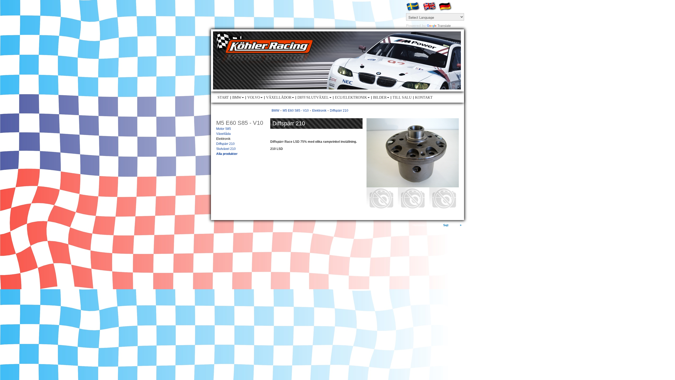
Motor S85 (223, 129)
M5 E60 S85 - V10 (296, 110)
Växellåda (223, 134)
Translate (444, 26)
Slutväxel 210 (226, 149)
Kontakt (424, 97)
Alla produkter (227, 154)
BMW (236, 97)
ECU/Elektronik (351, 97)
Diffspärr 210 (225, 144)
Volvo (253, 97)
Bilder (380, 97)
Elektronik (223, 139)
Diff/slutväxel (313, 97)
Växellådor (278, 97)
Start (223, 97)
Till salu (402, 97)
